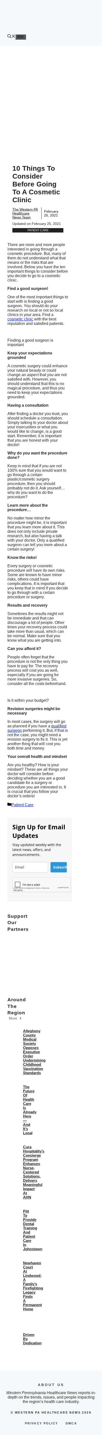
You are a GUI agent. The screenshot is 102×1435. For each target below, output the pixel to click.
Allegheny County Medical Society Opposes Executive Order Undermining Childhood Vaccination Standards (34, 1052)
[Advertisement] (51, 99)
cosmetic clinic (20, 319)
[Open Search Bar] (11, 37)
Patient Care (38, 230)
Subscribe (60, 867)
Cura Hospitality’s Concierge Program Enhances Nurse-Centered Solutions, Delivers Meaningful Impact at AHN (33, 1172)
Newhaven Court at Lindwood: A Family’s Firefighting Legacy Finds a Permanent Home (33, 1286)
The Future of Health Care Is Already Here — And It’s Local (29, 1110)
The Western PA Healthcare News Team (25, 213)
